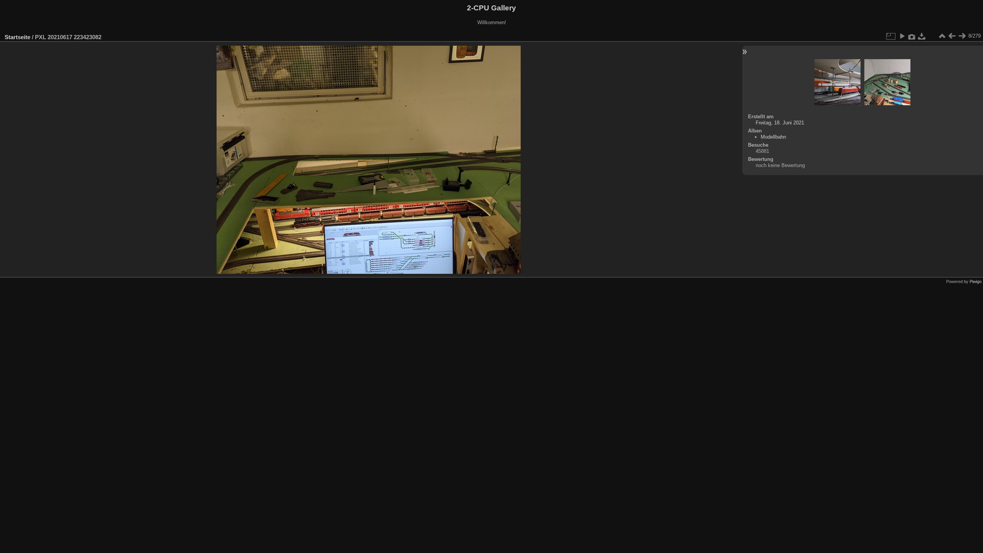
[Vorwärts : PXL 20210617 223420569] (962, 36)
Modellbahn (773, 137)
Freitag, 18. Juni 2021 (780, 123)
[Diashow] (902, 36)
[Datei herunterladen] (922, 36)
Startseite (17, 37)
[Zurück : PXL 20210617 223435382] (952, 36)
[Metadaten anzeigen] (912, 36)
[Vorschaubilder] (942, 36)
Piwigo (975, 281)
